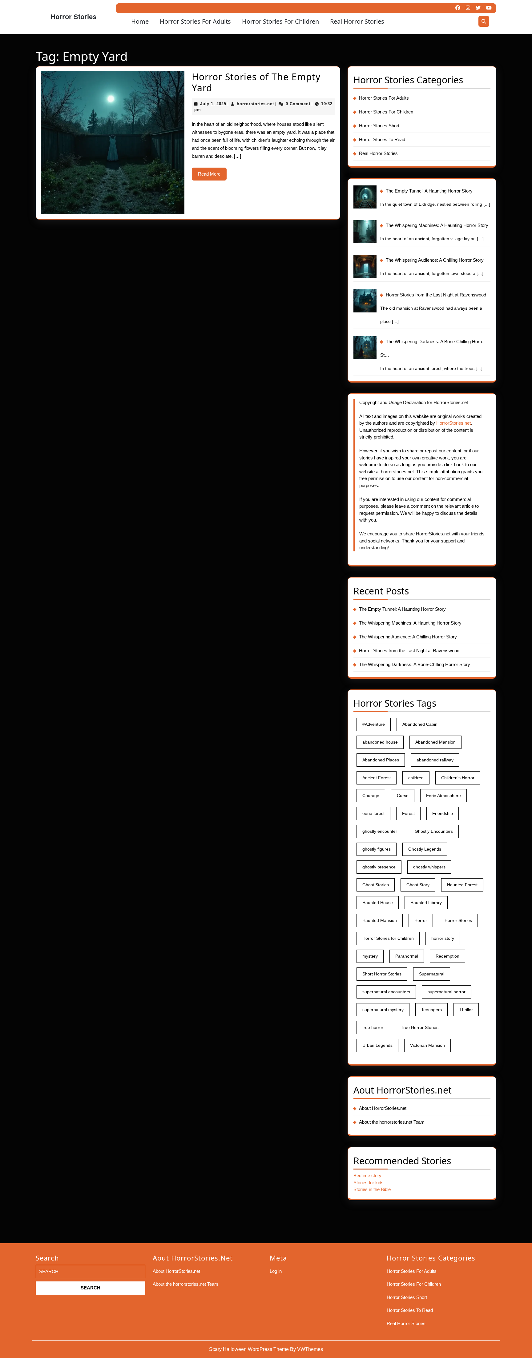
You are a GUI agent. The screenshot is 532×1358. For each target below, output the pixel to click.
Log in (276, 1271)
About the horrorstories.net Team (392, 1122)
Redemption (447, 956)
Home (140, 21)
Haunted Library (426, 902)
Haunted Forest (462, 884)
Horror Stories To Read (382, 139)
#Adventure (373, 724)
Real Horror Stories (357, 21)
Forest (408, 813)
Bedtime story (367, 1175)
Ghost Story (417, 884)
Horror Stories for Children (388, 938)
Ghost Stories (375, 884)
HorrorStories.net (453, 423)
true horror (372, 1027)
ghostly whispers (429, 866)
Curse (403, 795)
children (416, 777)
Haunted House (377, 902)
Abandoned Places (380, 759)
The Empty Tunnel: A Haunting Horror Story (402, 609)
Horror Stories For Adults (195, 21)
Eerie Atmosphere (443, 795)
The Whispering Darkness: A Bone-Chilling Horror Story (414, 664)
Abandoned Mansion (435, 742)
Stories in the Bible (372, 1189)
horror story (442, 938)
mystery (370, 956)
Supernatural (431, 973)
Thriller (466, 1009)
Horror (420, 920)
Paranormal (406, 956)
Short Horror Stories (381, 973)
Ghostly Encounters (434, 831)
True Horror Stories (419, 1027)
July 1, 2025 (213, 103)
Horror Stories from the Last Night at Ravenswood (409, 650)
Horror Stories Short (379, 125)
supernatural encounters (386, 991)
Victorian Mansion (427, 1045)
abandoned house (380, 742)
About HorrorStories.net (382, 1108)
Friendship (442, 813)
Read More (212, 176)
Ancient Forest (376, 777)
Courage (370, 795)
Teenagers (431, 1009)
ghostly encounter (379, 831)
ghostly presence (379, 866)
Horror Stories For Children (280, 21)
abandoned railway (435, 759)
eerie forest (373, 813)
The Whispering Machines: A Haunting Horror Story (410, 622)
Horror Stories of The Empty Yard (256, 82)
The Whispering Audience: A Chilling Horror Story (408, 636)
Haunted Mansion (379, 920)
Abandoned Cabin (419, 724)
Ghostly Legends (424, 849)
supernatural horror (446, 991)
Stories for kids (368, 1182)
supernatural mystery (383, 1009)
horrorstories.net (255, 103)
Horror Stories (73, 17)
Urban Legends (377, 1045)
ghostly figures (376, 849)
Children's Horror (457, 777)
